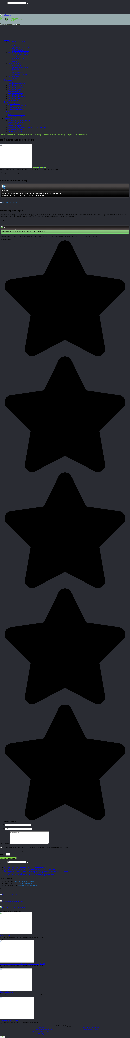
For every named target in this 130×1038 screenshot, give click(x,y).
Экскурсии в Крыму (15, 91)
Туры (6, 102)
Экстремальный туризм (16, 76)
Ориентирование (18, 58)
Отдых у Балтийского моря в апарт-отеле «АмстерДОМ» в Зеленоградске (29, 873)
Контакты (7, 111)
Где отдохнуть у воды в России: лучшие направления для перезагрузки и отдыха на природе (36, 871)
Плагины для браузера (16, 116)
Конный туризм (17, 73)
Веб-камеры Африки (15, 126)
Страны (15, 43)
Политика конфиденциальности (41, 1029)
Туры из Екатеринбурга (16, 109)
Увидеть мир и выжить (91, 1029)
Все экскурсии (13, 100)
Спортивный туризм (15, 63)
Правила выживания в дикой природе (25, 60)
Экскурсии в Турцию (15, 95)
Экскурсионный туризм (16, 41)
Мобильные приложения (16, 115)
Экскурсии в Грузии (15, 85)
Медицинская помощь (20, 54)
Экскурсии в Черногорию (17, 96)
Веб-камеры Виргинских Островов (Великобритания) (27, 127)
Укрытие (15, 62)
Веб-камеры (8, 118)
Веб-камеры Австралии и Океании (20, 120)
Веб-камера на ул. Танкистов (25, 881)
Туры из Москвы (14, 104)
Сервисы (7, 113)
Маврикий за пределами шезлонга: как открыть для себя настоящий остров (30, 869)
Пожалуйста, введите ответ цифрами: (13, 851)
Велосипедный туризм (20, 67)
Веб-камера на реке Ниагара (10, 1020)
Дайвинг (15, 78)
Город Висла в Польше (24, 883)
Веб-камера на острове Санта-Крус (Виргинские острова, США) (22, 964)
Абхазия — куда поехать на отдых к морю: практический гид (25, 867)
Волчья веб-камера (6, 992)
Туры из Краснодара (15, 107)
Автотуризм (16, 65)
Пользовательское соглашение (41, 1031)
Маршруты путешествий (20, 49)
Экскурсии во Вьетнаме (16, 84)
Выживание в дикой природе (18, 52)
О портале (41, 1027)
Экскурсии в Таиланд (15, 93)
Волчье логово (5, 935)
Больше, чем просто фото (91, 1027)
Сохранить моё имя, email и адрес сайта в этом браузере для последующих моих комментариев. (35, 847)
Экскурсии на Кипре (15, 89)
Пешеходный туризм (19, 74)
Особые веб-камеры (15, 131)
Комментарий (5, 844)
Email (2, 829)
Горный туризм (17, 71)
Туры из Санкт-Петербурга (17, 105)
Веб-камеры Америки (15, 122)
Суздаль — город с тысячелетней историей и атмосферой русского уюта (29, 875)
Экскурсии (8, 80)
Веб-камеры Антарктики (16, 124)
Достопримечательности (20, 47)
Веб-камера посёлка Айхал (27, 885)
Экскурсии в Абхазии (15, 82)
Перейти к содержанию (8, 1)
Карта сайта (41, 1035)
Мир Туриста (11, 18)
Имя (2, 825)
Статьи (6, 40)
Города (14, 45)
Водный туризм (17, 69)
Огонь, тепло (16, 56)
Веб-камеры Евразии (15, 129)
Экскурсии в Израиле (15, 87)
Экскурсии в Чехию (15, 98)
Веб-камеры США (39, 167)
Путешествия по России (20, 51)
